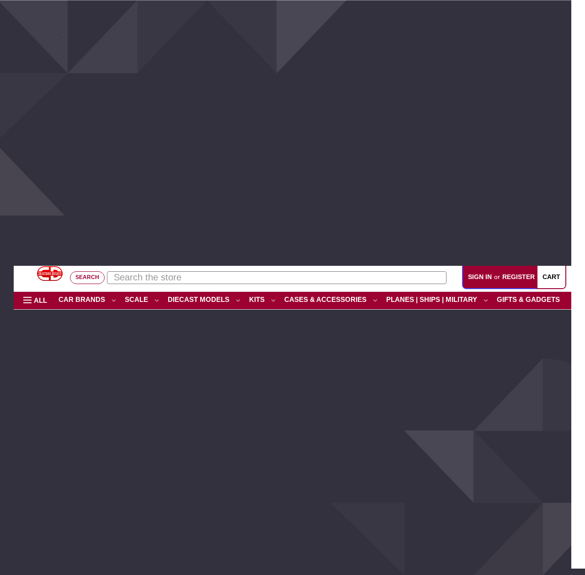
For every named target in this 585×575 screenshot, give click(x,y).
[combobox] (277, 277)
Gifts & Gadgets (529, 299)
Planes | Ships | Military (432, 299)
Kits (257, 299)
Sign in (480, 276)
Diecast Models (199, 299)
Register (518, 276)
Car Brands (82, 299)
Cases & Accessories (326, 299)
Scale (137, 299)
